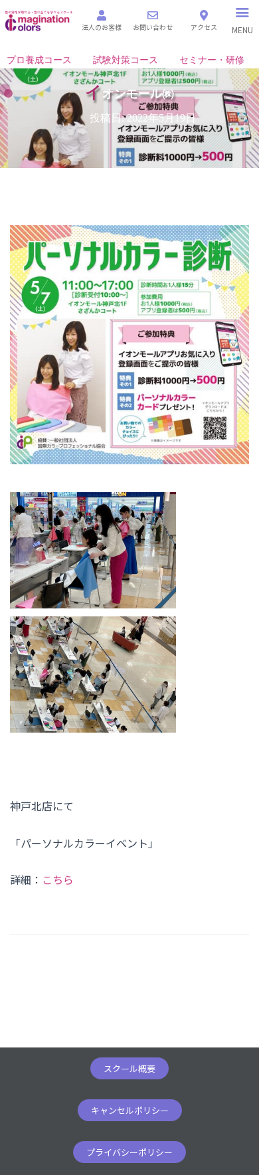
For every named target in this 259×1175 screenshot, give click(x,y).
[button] (129, 1068)
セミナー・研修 (211, 60)
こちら (58, 879)
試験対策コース (125, 60)
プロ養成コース (39, 60)
